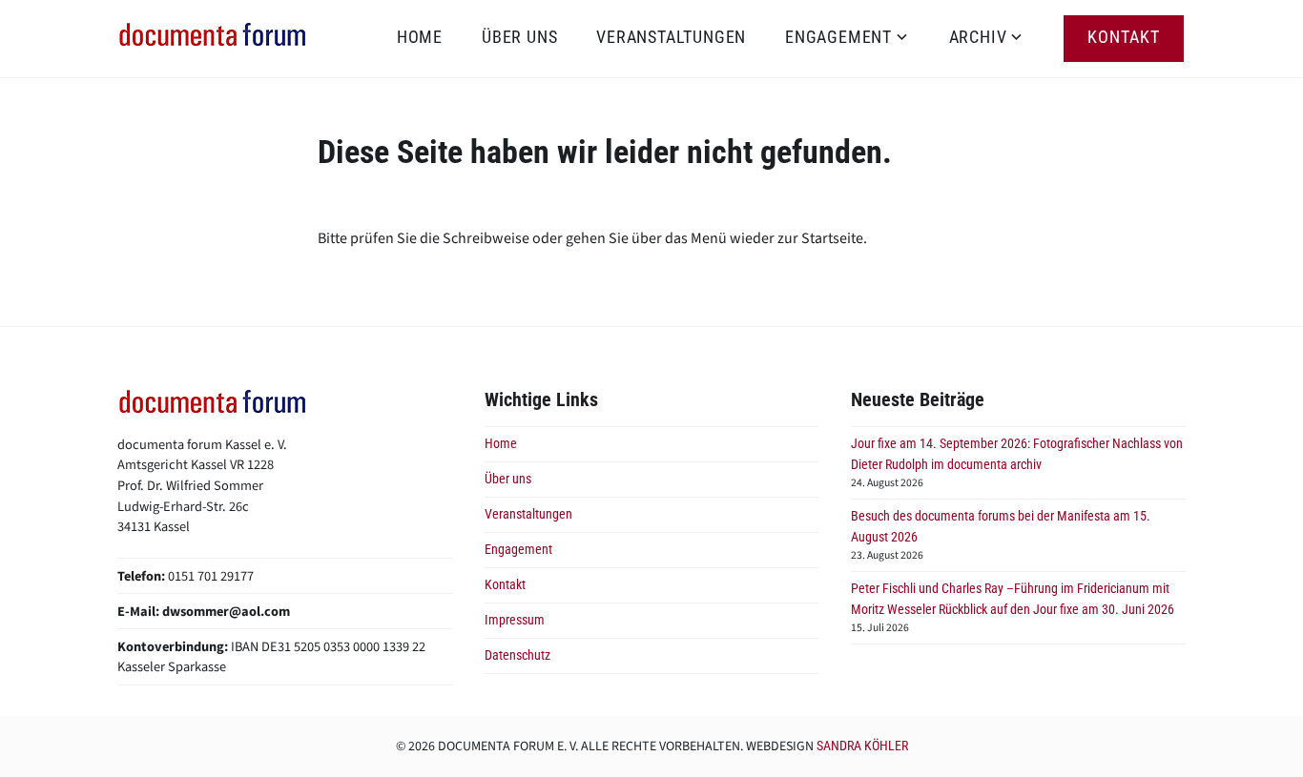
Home (420, 37)
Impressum (515, 620)
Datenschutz (517, 655)
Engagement (838, 37)
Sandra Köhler (862, 745)
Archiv (978, 37)
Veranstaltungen (671, 37)
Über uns (519, 37)
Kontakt (1123, 37)
